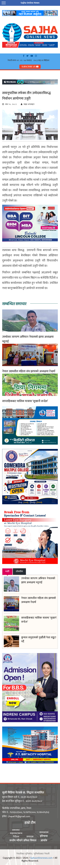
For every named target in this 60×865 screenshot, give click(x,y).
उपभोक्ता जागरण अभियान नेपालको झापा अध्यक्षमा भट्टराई (28, 339)
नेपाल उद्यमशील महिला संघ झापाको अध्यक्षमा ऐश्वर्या (28, 371)
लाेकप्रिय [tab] (19, 571)
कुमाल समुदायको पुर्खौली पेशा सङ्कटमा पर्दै (39, 639)
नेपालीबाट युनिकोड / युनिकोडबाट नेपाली (33, 854)
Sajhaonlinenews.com (41, 857)
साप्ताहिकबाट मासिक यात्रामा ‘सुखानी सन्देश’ (25, 401)
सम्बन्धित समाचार (14, 303)
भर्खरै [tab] (7, 571)
